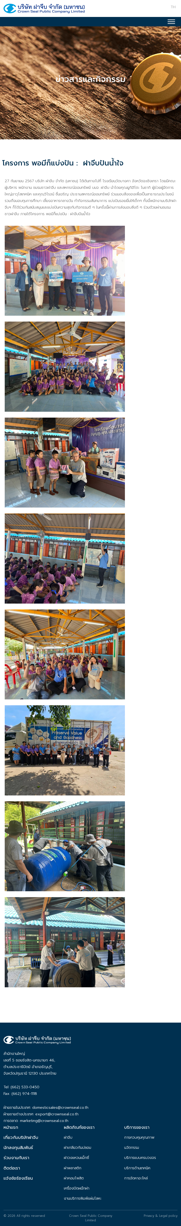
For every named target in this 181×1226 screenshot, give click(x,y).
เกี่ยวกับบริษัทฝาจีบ (21, 1137)
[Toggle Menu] (171, 21)
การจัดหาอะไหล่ (136, 1178)
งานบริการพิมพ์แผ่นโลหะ (82, 1198)
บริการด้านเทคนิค (137, 1168)
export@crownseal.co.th (56, 1114)
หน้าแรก (11, 1127)
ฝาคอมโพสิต (74, 1178)
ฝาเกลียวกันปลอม (77, 1147)
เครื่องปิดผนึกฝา (76, 1188)
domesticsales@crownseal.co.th (60, 1107)
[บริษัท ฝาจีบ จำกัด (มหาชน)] (44, 10)
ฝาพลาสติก (72, 1168)
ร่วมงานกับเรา (16, 1157)
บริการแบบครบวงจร (140, 1158)
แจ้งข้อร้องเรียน (18, 1178)
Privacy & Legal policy (160, 1216)
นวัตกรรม (131, 1147)
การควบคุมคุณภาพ (139, 1137)
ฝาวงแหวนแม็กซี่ (76, 1158)
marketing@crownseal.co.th (44, 1121)
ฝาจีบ (68, 1137)
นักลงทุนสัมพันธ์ (18, 1147)
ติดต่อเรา (12, 1168)
